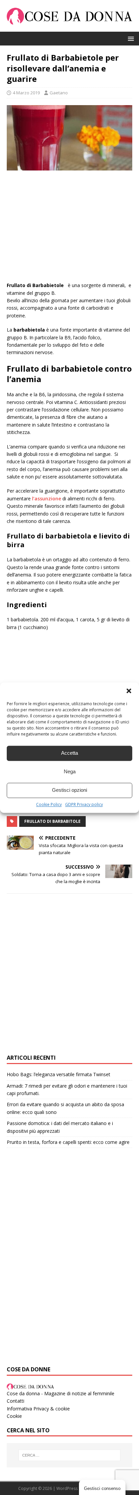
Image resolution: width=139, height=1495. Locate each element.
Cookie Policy (49, 804)
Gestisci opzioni (69, 790)
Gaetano (59, 93)
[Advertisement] (69, 229)
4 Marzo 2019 (26, 93)
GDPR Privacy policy (84, 804)
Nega (70, 771)
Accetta (69, 753)
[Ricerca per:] (69, 1455)
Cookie (14, 1416)
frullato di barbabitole (52, 821)
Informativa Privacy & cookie (38, 1408)
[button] (129, 690)
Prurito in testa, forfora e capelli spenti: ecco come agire (68, 1142)
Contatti (15, 1401)
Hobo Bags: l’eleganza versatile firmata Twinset (58, 1074)
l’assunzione (46, 498)
